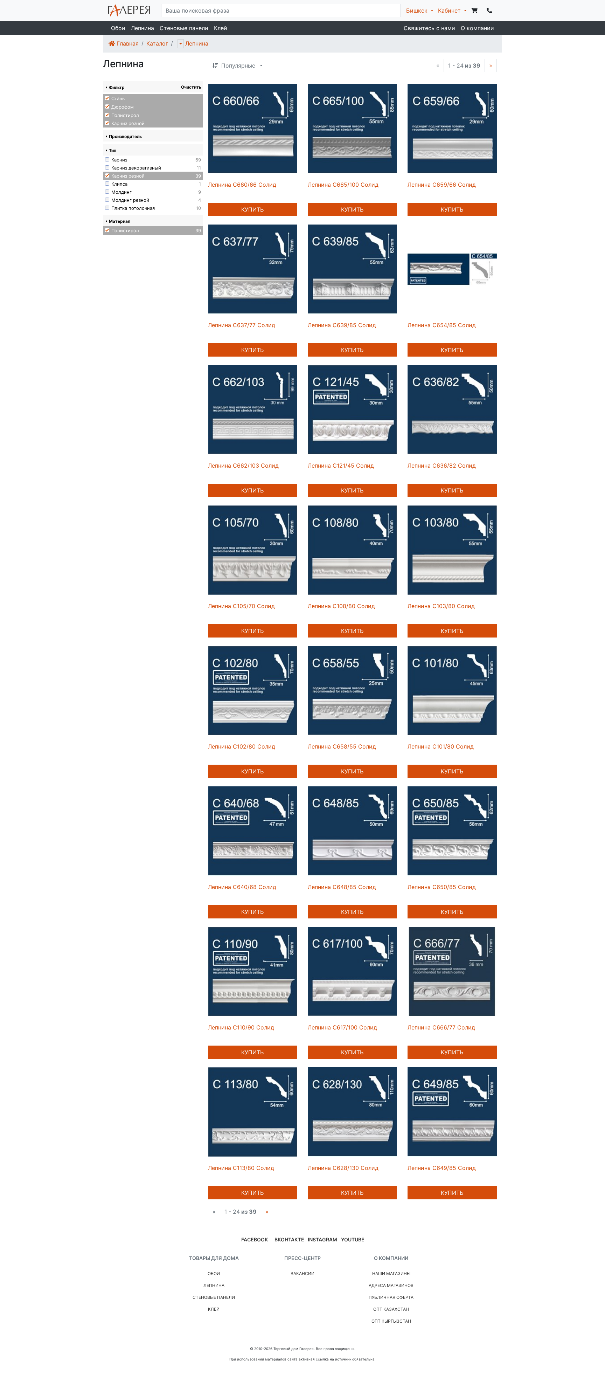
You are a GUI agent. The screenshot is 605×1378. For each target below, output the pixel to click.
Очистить (191, 87)
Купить (252, 209)
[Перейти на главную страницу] (129, 10)
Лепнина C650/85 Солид (442, 886)
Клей (220, 28)
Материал (119, 221)
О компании (477, 28)
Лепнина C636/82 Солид (442, 465)
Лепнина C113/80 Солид (241, 1167)
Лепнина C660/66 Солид (242, 184)
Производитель (125, 136)
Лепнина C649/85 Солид (442, 1167)
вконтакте (289, 1239)
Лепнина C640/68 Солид (242, 886)
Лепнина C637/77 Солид (241, 325)
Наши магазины (391, 1273)
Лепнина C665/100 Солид (343, 184)
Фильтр (117, 87)
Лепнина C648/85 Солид (342, 886)
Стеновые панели (184, 28)
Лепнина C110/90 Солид (241, 1027)
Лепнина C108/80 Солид (341, 605)
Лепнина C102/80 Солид (241, 746)
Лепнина (142, 28)
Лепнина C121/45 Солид (341, 465)
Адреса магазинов (391, 1285)
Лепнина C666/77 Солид (441, 1027)
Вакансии (302, 1273)
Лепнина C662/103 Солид (243, 465)
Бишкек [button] (417, 10)
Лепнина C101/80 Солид (441, 746)
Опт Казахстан (391, 1309)
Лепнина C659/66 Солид (442, 184)
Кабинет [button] (450, 10)
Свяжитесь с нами (429, 28)
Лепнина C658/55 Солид (342, 746)
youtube (352, 1239)
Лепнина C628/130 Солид (343, 1167)
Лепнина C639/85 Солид (342, 325)
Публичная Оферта (391, 1297)
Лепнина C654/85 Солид (442, 325)
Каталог (157, 43)
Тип (112, 150)
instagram (322, 1239)
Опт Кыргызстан (391, 1321)
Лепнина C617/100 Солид (342, 1027)
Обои (118, 28)
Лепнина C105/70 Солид (241, 605)
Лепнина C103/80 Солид (441, 605)
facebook (254, 1239)
